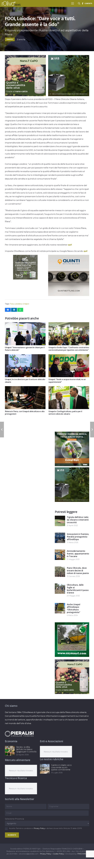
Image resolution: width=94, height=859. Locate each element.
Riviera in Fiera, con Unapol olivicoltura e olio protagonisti (25, 412)
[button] (72, 3)
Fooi (12, 304)
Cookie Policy (58, 854)
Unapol (25, 304)
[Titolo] (82, 3)
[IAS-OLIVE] (68, 95)
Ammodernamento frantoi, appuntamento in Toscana (78, 554)
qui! (70, 245)
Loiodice (18, 304)
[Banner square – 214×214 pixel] (25, 279)
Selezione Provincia (14, 819)
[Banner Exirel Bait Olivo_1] (72, 465)
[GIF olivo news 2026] (25, 95)
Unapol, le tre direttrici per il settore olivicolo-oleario (25, 380)
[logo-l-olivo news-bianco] (11, 3)
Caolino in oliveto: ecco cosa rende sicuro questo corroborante (61, 767)
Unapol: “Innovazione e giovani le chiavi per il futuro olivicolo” (24, 348)
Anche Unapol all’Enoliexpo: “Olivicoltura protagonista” (73, 608)
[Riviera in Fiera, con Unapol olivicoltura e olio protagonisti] (25, 388)
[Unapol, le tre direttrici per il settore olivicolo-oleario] (25, 356)
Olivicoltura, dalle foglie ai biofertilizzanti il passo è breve (78, 588)
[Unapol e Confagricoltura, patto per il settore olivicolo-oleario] (68, 388)
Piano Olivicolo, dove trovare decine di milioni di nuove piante (78, 570)
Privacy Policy (39, 828)
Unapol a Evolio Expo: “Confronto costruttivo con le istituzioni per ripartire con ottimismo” (68, 348)
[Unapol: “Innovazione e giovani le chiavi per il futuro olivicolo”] (25, 324)
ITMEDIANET (82, 854)
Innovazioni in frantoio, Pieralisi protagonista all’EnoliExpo (78, 537)
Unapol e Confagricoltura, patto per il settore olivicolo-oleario (65, 412)
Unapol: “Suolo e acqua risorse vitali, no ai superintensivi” (67, 380)
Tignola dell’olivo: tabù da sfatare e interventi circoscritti (78, 520)
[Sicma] (72, 656)
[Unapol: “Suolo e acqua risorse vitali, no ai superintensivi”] (68, 356)
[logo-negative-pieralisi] (19, 733)
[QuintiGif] (68, 295)
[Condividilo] (8, 310)
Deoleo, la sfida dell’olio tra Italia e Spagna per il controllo (26, 749)
